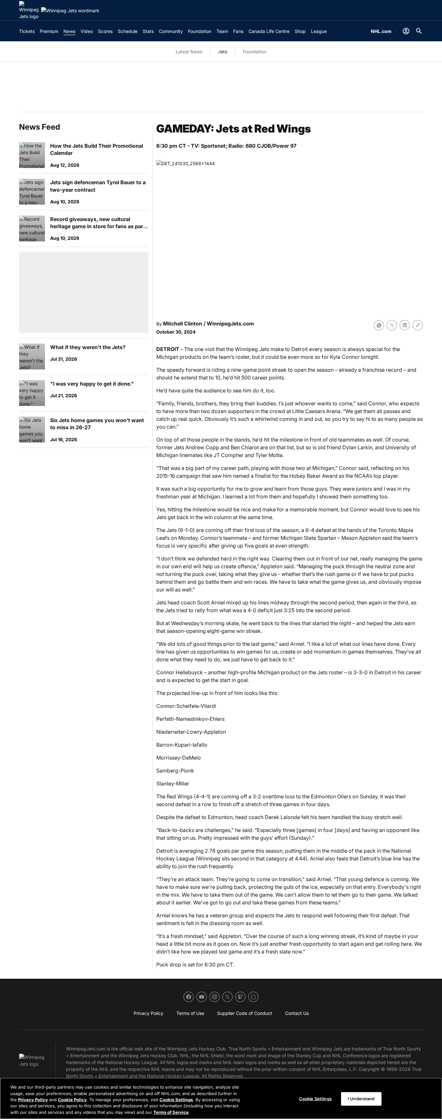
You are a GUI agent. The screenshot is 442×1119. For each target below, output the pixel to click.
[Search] (419, 31)
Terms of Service (171, 1112)
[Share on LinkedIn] (405, 325)
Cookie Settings (176, 1099)
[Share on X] (392, 325)
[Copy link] (418, 325)
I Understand (361, 1098)
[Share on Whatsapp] (379, 325)
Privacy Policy (33, 1099)
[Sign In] (406, 31)
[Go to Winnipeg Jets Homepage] (29, 10)
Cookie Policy (72, 1099)
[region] (221, 1098)
